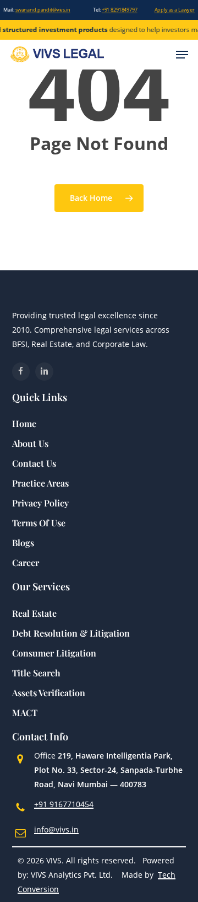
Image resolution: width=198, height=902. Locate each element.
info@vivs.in (56, 829)
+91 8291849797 (120, 10)
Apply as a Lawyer (175, 10)
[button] (182, 54)
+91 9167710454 (64, 804)
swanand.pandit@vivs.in (42, 10)
